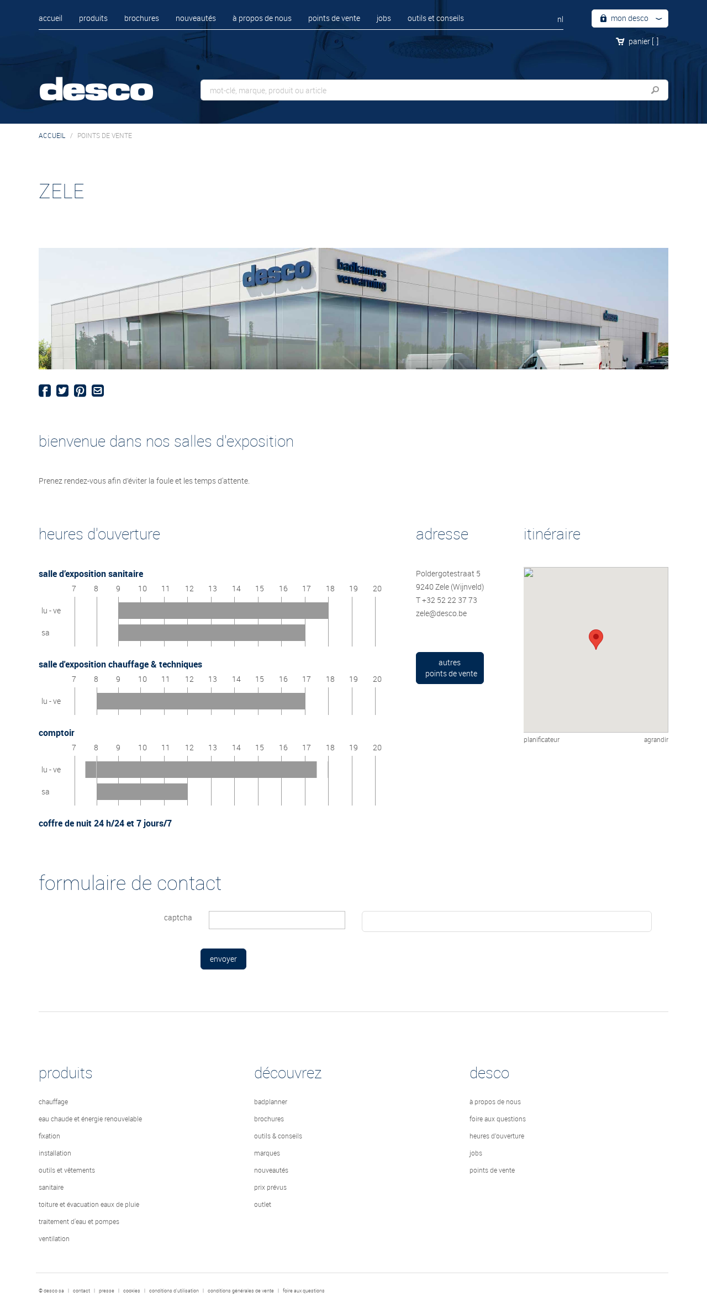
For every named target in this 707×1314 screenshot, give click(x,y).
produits (93, 18)
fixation (49, 1135)
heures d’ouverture (496, 1135)
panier (643, 41)
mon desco (628, 18)
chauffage (53, 1101)
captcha (178, 917)
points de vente (334, 18)
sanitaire (51, 1187)
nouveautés (196, 18)
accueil (50, 18)
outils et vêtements (67, 1169)
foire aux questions (497, 1118)
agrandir (656, 739)
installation (55, 1152)
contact (81, 1290)
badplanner (270, 1101)
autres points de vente (451, 668)
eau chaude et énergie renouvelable (90, 1118)
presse (106, 1290)
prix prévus (270, 1187)
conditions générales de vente (241, 1290)
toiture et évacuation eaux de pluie (89, 1204)
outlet (262, 1204)
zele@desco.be (441, 613)
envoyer (223, 958)
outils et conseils (436, 18)
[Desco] (108, 81)
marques (267, 1152)
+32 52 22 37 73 (449, 600)
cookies (131, 1290)
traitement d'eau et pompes (79, 1221)
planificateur (542, 739)
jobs (384, 18)
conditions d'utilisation (174, 1290)
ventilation (54, 1238)
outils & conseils (278, 1135)
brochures (141, 18)
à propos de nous (262, 18)
